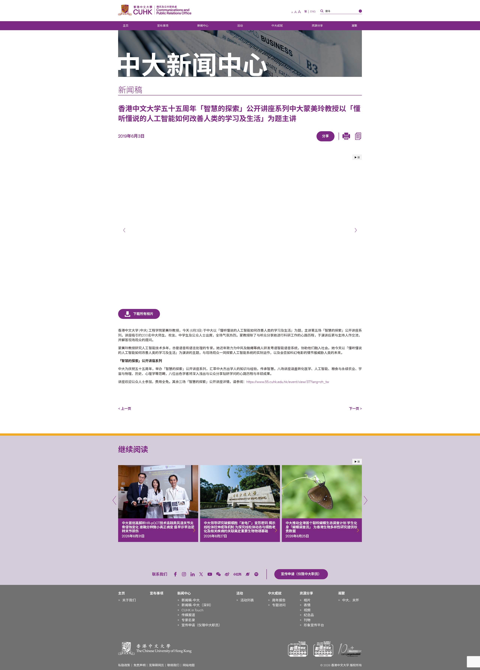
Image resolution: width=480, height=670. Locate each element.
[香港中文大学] (136, 10)
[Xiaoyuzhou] (247, 574)
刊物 (307, 620)
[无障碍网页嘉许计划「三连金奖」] (298, 649)
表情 (307, 605)
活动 (240, 25)
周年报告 (279, 600)
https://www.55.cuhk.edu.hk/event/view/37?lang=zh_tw (287, 382)
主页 (125, 25)
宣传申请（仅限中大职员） (202, 625)
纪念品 (309, 615)
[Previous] (124, 230)
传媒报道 (188, 615)
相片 (307, 600)
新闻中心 (202, 25)
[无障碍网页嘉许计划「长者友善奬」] (323, 649)
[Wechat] (218, 574)
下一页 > (355, 409)
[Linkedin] (304, 142)
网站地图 (189, 665)
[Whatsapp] (338, 142)
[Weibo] (227, 574)
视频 (307, 610)
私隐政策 (124, 665)
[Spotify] (256, 574)
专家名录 (188, 620)
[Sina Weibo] (330, 142)
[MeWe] (347, 142)
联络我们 (173, 665)
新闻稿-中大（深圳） (197, 605)
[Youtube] (210, 574)
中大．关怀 (350, 600)
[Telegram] (321, 142)
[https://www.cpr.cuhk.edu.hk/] (172, 10)
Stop (358, 157)
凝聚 (354, 25)
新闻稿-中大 (191, 600)
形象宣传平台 (314, 625)
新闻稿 (130, 90)
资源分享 (317, 25)
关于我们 (129, 600)
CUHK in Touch (192, 610)
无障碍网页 (156, 665)
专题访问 (279, 605)
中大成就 (277, 25)
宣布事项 (162, 25)
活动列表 (247, 600)
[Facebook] (295, 142)
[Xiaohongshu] (237, 574)
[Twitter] (312, 142)
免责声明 (140, 665)
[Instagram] (184, 574)
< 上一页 (124, 409)
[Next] (355, 230)
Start (356, 157)
